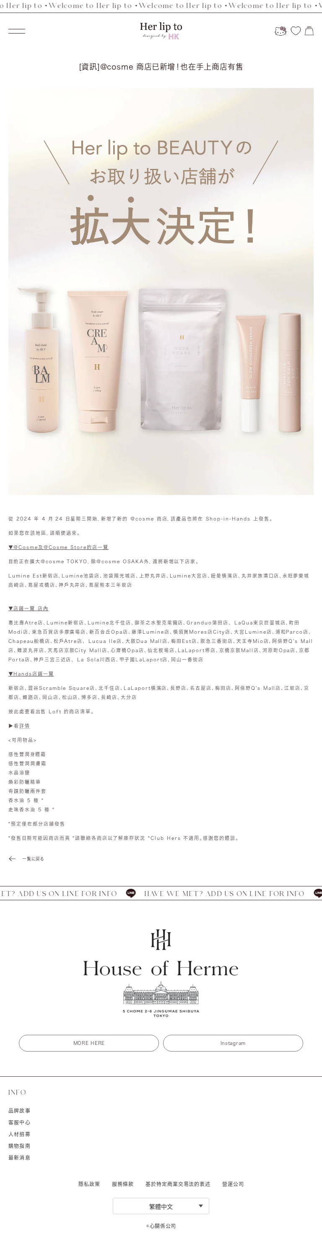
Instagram (233, 1043)
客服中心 (19, 1122)
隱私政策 (89, 1184)
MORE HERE (89, 1043)
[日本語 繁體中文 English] (161, 1206)
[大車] (309, 31)
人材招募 (19, 1134)
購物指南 (19, 1145)
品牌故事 (19, 1110)
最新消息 (19, 1157)
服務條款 (123, 1184)
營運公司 (233, 1184)
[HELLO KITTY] (280, 31)
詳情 (24, 725)
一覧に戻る (33, 859)
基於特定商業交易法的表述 (177, 1184)
